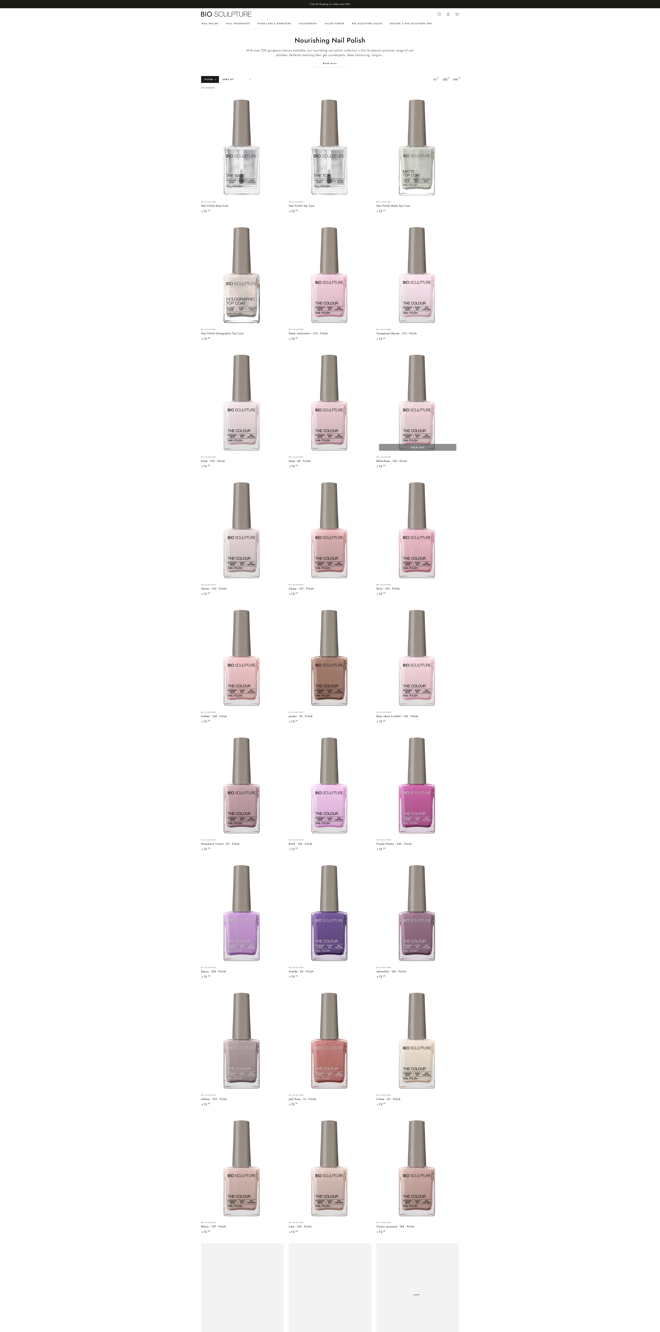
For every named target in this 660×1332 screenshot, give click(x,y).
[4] (455, 79)
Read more (330, 63)
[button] (439, 14)
